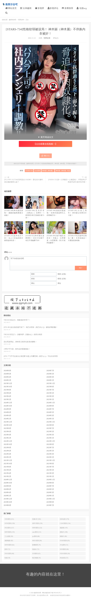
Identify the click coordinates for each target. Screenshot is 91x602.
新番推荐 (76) (36, 545)
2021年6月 (7, 470)
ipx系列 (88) (36, 536)
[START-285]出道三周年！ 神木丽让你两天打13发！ (77, 213)
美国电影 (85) (9, 540)
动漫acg (83, 8)
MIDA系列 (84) (37, 540)
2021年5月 (50, 470)
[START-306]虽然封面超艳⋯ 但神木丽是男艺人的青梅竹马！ (56, 213)
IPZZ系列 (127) (9, 528)
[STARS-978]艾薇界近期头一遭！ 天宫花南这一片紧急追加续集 (77, 238)
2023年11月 (50, 422)
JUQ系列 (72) (64, 545)
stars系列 (37, 170)
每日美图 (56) (36, 558)
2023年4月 (7, 435)
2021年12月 (8, 460)
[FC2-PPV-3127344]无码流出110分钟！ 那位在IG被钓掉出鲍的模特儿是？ (23, 181)
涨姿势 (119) (64, 528)
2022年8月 (7, 447)
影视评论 (54, 8)
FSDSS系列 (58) (65, 553)
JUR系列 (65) (36, 553)
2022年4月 (7, 454)
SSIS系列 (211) (9, 519)
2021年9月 (50, 463)
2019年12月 (8, 499)
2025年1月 (50, 399)
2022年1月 (50, 457)
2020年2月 (7, 496)
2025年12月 (8, 383)
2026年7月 (50, 370)
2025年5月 (50, 393)
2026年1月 (50, 380)
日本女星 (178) (64, 519)
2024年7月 (50, 409)
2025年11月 (50, 383)
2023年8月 (7, 428)
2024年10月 (8, 406)
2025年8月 (7, 390)
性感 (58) (7, 558)
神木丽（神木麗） (48, 170)
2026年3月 (50, 377)
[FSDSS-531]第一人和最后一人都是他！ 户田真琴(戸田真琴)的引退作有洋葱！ (67, 181)
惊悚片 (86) (63, 536)
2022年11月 (50, 441)
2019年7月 (50, 505)
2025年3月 (50, 396)
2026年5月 (50, 374)
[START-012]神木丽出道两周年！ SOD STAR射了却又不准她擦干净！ (34, 238)
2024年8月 (7, 409)
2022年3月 (50, 454)
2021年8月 (7, 467)
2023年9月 (50, 425)
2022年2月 (7, 457)
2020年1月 (50, 496)
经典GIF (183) (36, 519)
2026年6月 (7, 374)
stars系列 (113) (36, 532)
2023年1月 (50, 438)
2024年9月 (50, 406)
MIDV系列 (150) (37, 523)
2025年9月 (50, 387)
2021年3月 (50, 473)
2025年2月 (7, 399)
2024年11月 (50, 403)
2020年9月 (50, 483)
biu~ (80, 268)
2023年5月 (50, 431)
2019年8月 (7, 505)
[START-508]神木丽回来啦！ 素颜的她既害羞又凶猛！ (13, 213)
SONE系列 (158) (10, 523)
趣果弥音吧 (10, 4)
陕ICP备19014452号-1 (55, 593)
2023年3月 (50, 435)
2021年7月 (50, 467)
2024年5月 (50, 412)
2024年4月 (7, 415)
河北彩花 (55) (64, 558)
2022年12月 (8, 441)
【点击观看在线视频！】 (45, 144)
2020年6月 (7, 489)
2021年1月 (50, 476)
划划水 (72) (35, 549)
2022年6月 (7, 451)
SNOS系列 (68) (9, 553)
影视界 (40, 8)
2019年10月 (8, 502)
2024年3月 (50, 415)
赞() (46, 156)
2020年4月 (7, 492)
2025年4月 (7, 396)
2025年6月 (7, 393)
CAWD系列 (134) (65, 523)
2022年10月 (8, 444)
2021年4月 (7, 473)
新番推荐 (68, 8)
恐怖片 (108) (64, 532)
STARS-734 (29, 170)
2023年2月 (7, 438)
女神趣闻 (26, 8)
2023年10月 (8, 425)
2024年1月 (50, 419)
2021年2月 (7, 476)
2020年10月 (8, 483)
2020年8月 (7, 486)
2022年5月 (50, 451)
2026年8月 (7, 370)
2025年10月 (8, 387)
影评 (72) (7, 549)
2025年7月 (50, 390)
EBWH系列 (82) (9, 545)
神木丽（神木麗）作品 (63, 170)
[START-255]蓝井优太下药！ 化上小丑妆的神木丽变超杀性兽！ (13, 238)
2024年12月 (8, 403)
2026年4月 (7, 377)
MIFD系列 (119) (10, 532)
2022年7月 (50, 447)
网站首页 (12, 8)
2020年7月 (50, 486)
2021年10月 (8, 463)
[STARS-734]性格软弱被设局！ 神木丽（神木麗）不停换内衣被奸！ (56, 163)
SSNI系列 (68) (64, 549)
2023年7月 (50, 428)
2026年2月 (7, 380)
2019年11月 (50, 499)
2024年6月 (7, 412)
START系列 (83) (65, 540)
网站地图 (45, 593)
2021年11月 (50, 460)
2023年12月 (8, 422)
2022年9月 (50, 444)
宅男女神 (21, 20)
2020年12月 (8, 480)
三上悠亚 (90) (9, 536)
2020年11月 (50, 480)
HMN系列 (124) (37, 528)
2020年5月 (50, 489)
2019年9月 (50, 502)
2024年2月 (7, 419)
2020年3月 (50, 492)
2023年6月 (7, 431)
